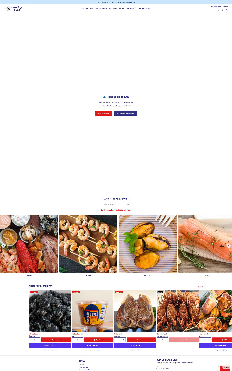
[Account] (222, 10)
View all (200, 287)
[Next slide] (201, 2)
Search (81, 365)
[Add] (68, 329)
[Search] (219, 10)
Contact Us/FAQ (84, 370)
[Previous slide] (30, 2)
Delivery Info (83, 367)
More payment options (50, 350)
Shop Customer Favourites (125, 113)
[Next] (229, 246)
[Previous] (3, 246)
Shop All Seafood (104, 113)
